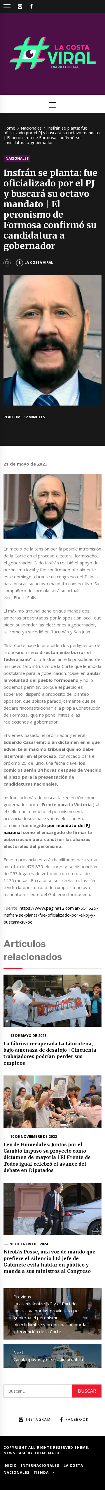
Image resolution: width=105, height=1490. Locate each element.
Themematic (47, 1453)
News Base (16, 1453)
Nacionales (17, 158)
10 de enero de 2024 (29, 1244)
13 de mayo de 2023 (28, 1035)
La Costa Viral (38, 262)
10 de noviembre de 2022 (33, 1136)
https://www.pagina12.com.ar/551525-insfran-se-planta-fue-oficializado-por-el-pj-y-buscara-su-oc (51, 915)
